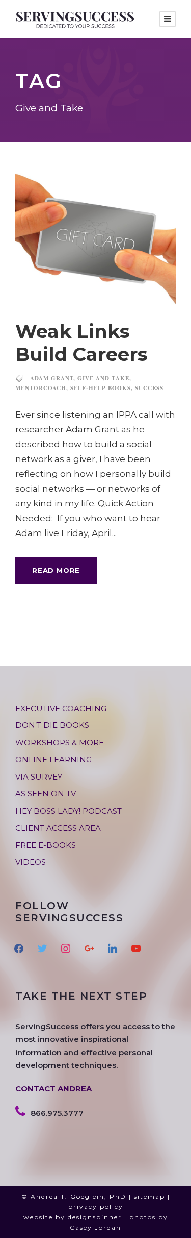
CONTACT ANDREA (53, 1089)
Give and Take (103, 378)
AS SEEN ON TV (45, 793)
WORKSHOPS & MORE (59, 742)
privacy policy (95, 1206)
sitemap (149, 1196)
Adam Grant (51, 378)
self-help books (100, 388)
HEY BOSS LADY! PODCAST (68, 811)
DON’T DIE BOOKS (52, 725)
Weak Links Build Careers (81, 342)
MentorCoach (40, 388)
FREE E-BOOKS (45, 845)
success (149, 388)
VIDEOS (30, 862)
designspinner (95, 1217)
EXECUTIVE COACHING (60, 708)
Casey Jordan (95, 1227)
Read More (56, 570)
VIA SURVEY (38, 777)
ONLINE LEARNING (53, 759)
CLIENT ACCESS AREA (58, 828)
